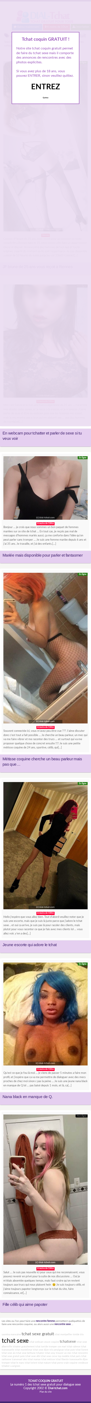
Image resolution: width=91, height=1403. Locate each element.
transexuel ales (19, 1359)
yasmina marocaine (11, 1334)
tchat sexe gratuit (38, 1334)
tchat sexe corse (49, 1356)
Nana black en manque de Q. (27, 1096)
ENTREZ (45, 87)
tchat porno (57, 1363)
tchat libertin (62, 1359)
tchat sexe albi (32, 1356)
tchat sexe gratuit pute (13, 1356)
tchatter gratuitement (24, 1346)
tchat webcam (36, 1342)
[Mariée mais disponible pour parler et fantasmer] (45, 489)
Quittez (45, 98)
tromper (6, 1363)
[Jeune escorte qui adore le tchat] (45, 847)
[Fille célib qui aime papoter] (45, 1190)
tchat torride (41, 1346)
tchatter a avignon (11, 1366)
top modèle (63, 1356)
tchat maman (34, 1359)
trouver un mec (64, 1353)
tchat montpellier (63, 1334)
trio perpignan (57, 1350)
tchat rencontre (80, 1353)
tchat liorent (82, 1350)
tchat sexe (15, 1341)
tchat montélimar (23, 1350)
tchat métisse (48, 1359)
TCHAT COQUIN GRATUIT (45, 1381)
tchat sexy (50, 1353)
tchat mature (44, 1363)
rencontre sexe (62, 1324)
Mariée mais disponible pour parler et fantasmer (43, 555)
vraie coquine (70, 1363)
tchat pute (70, 1350)
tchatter (40, 1353)
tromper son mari (57, 1346)
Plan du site (46, 1392)
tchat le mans (17, 1363)
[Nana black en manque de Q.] (45, 1015)
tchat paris (75, 1356)
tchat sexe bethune (26, 1353)
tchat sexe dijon (41, 1350)
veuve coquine (51, 1342)
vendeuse (83, 1363)
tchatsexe (68, 1341)
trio (82, 1334)
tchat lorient (31, 1363)
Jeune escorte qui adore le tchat (30, 945)
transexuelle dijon (78, 1359)
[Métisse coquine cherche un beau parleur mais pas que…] (45, 649)
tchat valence (73, 1346)
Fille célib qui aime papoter (25, 1304)
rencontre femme (45, 1321)
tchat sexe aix (8, 1353)
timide (76, 1334)
